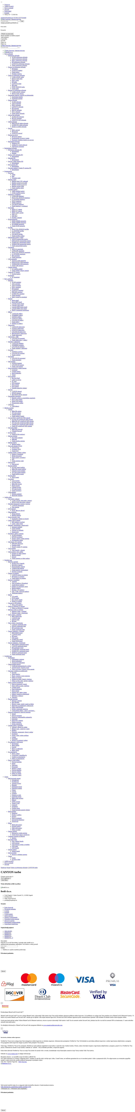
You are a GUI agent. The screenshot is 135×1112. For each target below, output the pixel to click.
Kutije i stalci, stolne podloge (20, 735)
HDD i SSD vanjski (17, 212)
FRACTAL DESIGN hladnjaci (21, 198)
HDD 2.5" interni (17, 209)
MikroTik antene (16, 411)
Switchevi (11, 479)
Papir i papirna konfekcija (15, 682)
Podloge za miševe (17, 323)
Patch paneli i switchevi (18, 457)
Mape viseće (15, 750)
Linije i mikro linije (17, 523)
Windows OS (16, 143)
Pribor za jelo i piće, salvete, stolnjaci (22, 681)
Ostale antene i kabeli (18, 416)
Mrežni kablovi (16, 588)
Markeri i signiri (16, 768)
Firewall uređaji (12, 428)
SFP (13, 459)
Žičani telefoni (16, 514)
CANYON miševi (17, 313)
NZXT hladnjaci (16, 201)
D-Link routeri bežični (18, 467)
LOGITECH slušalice (18, 346)
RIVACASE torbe (17, 78)
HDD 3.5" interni (17, 211)
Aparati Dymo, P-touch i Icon (20, 667)
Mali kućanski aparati (14, 778)
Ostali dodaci (15, 72)
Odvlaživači (15, 780)
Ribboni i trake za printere (15, 609)
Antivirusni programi (18, 146)
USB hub (11, 404)
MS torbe (14, 85)
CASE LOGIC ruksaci (18, 92)
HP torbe (14, 82)
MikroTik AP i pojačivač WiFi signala (23, 421)
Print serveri (11, 462)
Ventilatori (15, 806)
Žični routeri (15, 477)
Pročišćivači (15, 782)
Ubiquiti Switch (16, 487)
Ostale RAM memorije (18, 226)
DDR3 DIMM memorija (19, 221)
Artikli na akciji (8, 6)
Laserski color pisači (18, 305)
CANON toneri (16, 634)
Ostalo (6, 777)
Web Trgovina (22, 1062)
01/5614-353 (17, 17)
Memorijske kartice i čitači (15, 237)
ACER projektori (17, 535)
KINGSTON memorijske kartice (21, 241)
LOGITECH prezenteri (18, 358)
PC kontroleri (16, 277)
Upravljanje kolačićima (11, 924)
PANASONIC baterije (18, 566)
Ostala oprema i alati (18, 461)
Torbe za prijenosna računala (16, 75)
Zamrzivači (15, 821)
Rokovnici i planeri (17, 720)
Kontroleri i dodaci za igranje (20, 519)
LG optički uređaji (17, 269)
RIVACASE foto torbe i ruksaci (21, 502)
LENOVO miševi (17, 318)
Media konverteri (17, 456)
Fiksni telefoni (12, 512)
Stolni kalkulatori (17, 661)
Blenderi (14, 785)
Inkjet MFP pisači (17, 302)
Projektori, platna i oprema (15, 533)
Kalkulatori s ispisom (18, 659)
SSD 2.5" (14, 214)
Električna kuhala (17, 788)
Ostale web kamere (17, 366)
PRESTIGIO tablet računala (20, 123)
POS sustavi (15, 386)
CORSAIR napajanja (18, 251)
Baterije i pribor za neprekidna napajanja (23, 398)
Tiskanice (14, 697)
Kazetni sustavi (16, 826)
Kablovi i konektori (17, 454)
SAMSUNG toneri (17, 639)
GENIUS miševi (16, 317)
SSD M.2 (14, 216)
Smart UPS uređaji (17, 401)
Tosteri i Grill (15, 803)
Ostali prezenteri (16, 360)
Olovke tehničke (16, 770)
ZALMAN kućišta (17, 234)
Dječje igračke (12, 853)
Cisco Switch (15, 480)
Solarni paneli (16, 851)
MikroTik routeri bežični (19, 469)
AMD (13, 174)
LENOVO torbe (16, 83)
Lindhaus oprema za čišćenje (16, 836)
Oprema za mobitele (17, 530)
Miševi (10, 312)
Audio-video (8, 497)
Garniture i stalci (16, 775)
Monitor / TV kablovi (18, 590)
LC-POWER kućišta (18, 231)
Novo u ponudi (8, 8)
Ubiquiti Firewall (17, 431)
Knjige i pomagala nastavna (20, 709)
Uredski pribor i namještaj (15, 725)
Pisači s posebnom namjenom (20, 310)
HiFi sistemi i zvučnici (18, 522)
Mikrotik (14, 439)
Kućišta (10, 227)
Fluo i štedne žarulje (17, 841)
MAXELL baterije (17, 565)
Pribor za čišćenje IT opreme (16, 606)
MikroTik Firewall (17, 429)
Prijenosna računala (13, 55)
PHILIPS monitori (17, 292)
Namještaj (15, 739)
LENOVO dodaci (17, 70)
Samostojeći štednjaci (18, 820)
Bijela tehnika (12, 811)
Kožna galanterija (17, 724)
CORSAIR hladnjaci (18, 196)
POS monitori (16, 383)
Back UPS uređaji (17, 399)
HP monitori (15, 289)
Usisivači (14, 805)
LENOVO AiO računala (19, 120)
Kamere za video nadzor (19, 553)
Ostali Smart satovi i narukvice (20, 834)
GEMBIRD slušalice (18, 345)
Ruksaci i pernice (17, 700)
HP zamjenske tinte (17, 628)
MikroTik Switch (17, 484)
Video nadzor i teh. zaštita (15, 552)
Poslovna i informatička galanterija (22, 717)
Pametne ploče (16, 545)
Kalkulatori (11, 657)
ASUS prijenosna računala (19, 59)
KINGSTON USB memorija (20, 262)
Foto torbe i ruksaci (13, 499)
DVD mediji (15, 598)
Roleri (13, 763)
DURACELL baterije (18, 563)
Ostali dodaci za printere (19, 578)
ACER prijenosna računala (19, 57)
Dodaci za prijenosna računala (17, 67)
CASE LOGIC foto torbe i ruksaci (22, 500)
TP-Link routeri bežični (18, 472)
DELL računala (16, 105)
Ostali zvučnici (16, 355)
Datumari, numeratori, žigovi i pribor (22, 732)
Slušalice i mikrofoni (14, 342)
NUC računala (16, 112)
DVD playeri (12, 509)
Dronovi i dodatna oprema (19, 854)
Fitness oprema (12, 831)
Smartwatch (15, 532)
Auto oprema (12, 548)
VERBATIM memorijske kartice (21, 244)
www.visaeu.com (13, 1053)
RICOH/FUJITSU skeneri (19, 394)
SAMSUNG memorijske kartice (21, 242)
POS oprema (12, 376)
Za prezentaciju (12, 752)
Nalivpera (14, 765)
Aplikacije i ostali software (19, 145)
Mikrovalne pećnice (17, 798)
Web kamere (11, 361)
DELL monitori (16, 287)
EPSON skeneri (16, 393)
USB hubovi (15, 406)
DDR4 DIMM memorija (19, 222)
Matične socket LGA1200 (19, 183)
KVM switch (12, 432)
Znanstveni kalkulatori (18, 662)
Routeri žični (12, 476)
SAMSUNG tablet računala (20, 125)
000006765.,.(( (8, 938)
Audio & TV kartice (14, 272)
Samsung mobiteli (17, 527)
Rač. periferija (8, 279)
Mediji (10, 595)
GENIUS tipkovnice (18, 328)
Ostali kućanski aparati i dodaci (21, 810)
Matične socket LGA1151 (19, 184)
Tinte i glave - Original (14, 614)
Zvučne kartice (16, 274)
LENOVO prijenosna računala (21, 64)
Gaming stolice (16, 371)
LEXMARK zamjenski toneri (20, 649)
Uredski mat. (8, 656)
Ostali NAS (15, 451)
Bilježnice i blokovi (17, 696)
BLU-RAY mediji (17, 600)
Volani (14, 375)
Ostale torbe (15, 88)
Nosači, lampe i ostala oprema (20, 538)
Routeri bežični (12, 466)
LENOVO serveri (17, 133)
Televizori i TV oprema (15, 542)
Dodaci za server (13, 135)
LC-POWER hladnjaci (18, 199)
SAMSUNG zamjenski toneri (20, 651)
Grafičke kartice (12, 189)
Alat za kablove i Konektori (20, 583)
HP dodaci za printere (18, 576)
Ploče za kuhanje (17, 818)
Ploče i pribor (16, 753)
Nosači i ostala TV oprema (19, 547)
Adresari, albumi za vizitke (19, 727)
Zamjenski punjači (17, 98)
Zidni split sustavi (17, 828)
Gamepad (14, 370)
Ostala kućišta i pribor (18, 236)
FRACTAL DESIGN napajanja (21, 252)
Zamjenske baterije (17, 97)
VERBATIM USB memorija (20, 264)
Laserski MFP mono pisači (19, 307)
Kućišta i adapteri (17, 217)
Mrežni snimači (16, 555)
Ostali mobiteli (16, 528)
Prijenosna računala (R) (15, 150)
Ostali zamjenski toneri (18, 654)
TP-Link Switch (16, 489)
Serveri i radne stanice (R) (15, 161)
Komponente (8, 171)
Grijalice (14, 793)
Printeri (10, 299)
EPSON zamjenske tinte (19, 626)
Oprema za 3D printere (14, 603)
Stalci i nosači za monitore (19, 297)
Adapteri (14, 581)
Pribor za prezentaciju (18, 758)
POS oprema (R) (13, 165)
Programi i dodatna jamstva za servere (23, 140)
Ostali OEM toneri (17, 641)
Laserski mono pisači (18, 303)
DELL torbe (15, 80)
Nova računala (8, 54)
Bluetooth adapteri (17, 495)
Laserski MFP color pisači (19, 308)
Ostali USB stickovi (17, 265)
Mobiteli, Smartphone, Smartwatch (18, 525)
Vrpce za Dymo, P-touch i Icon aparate (23, 669)
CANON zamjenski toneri (19, 646)
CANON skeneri (17, 391)
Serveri (10, 128)
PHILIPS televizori (17, 543)
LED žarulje (15, 848)
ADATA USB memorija (19, 260)
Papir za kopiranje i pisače (19, 684)
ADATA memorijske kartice (20, 239)
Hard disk (11, 208)
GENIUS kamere (17, 363)
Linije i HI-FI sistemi (14, 520)
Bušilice (14, 730)
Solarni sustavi (12, 849)
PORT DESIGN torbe (18, 87)
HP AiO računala (17, 118)
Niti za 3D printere (17, 605)
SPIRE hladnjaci (16, 203)
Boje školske (15, 702)
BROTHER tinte (17, 616)
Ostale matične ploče (18, 188)
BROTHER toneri (17, 633)
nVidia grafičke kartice (18, 193)
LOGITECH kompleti (18, 338)
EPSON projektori (17, 537)
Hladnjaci (14, 813)
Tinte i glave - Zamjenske (15, 623)
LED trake (15, 846)
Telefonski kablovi (17, 593)
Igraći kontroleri (16, 373)
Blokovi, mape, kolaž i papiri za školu (23, 704)
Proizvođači (7, 11)
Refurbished (15, 151)
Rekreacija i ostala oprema (19, 833)
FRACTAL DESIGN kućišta (20, 229)
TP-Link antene (16, 413)
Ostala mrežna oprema (18, 441)
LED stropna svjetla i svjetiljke (21, 844)
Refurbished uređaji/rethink (12, 922)
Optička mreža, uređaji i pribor (17, 452)
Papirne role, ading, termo (19, 692)
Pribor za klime (16, 830)
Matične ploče (12, 179)
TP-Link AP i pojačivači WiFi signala (22, 423)
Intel (13, 176)
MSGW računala (17, 110)
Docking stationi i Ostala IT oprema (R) (19, 168)
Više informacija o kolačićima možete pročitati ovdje (16, 1087)
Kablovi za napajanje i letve (20, 586)
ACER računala (16, 102)
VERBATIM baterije (18, 568)
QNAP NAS (15, 447)
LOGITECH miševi (17, 320)
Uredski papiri (16, 687)
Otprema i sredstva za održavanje (17, 671)
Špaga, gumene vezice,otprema (21, 676)
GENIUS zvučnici (17, 351)
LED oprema (15, 843)
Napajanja (11, 247)
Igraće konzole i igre (14, 517)
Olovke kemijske (17, 762)
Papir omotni (15, 691)
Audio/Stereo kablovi (18, 585)
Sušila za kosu (16, 801)
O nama (6, 911)
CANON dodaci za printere (20, 575)
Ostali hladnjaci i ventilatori (20, 206)
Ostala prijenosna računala (19, 65)
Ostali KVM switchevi (18, 434)
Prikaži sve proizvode (7, 34)
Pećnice (14, 816)
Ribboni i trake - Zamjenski (20, 613)
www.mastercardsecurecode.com (52, 1025)
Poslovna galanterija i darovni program (19, 712)
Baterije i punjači (13, 562)
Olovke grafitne (16, 772)
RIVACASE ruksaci (18, 93)
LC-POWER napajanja (18, 254)
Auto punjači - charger (18, 550)
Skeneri (10, 389)
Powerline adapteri (17, 437)
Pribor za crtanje (16, 773)
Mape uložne (15, 745)
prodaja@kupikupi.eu (7, 17)
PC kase (14, 381)
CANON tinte (16, 618)
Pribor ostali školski (17, 707)
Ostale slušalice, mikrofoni (19, 348)
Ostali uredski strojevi (14, 664)
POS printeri (15, 385)
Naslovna (7, 4)
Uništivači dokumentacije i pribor (21, 666)
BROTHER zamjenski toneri (20, 644)
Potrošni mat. (8, 560)
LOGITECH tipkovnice (19, 332)
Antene (10, 409)
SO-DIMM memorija (18, 224)
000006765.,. (8, 936)
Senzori (14, 557)
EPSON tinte (15, 619)
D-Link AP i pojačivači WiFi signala (22, 419)
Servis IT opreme (9, 920)
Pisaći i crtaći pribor (14, 760)
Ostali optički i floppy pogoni (20, 270)
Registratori (15, 743)
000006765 (7, 933)
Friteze (14, 790)
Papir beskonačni (17, 689)
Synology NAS (16, 449)
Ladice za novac (16, 380)
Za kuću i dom (16, 859)
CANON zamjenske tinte (19, 624)
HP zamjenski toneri (17, 648)
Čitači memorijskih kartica (19, 246)
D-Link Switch (16, 482)
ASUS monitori (16, 285)
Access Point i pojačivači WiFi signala (19, 418)
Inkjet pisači (15, 300)
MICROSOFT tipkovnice (19, 333)
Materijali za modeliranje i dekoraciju (22, 705)
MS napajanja (16, 255)
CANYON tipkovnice (18, 327)
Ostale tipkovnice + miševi (19, 340)
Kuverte (14, 672)
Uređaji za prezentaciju (18, 757)
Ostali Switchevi (16, 490)
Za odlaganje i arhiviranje (15, 742)
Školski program (13, 699)
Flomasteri (15, 767)
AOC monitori (16, 284)
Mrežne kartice (12, 442)
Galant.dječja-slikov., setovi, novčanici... (23, 710)
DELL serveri (16, 130)
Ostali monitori (16, 295)
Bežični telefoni (16, 515)
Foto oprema (15, 507)
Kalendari (14, 719)
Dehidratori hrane (17, 786)
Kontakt (6, 13)
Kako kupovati (8, 907)
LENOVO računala (17, 107)
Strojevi (14, 838)
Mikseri (14, 800)
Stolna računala (12, 100)
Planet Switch (16, 485)
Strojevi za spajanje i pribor (20, 740)
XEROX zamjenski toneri (19, 653)
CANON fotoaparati (18, 505)
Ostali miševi (15, 322)
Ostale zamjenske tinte (18, 629)
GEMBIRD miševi (17, 315)
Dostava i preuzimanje (10, 917)
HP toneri (14, 636)
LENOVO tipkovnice (18, 330)
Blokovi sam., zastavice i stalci (20, 729)
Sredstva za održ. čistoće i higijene (22, 679)
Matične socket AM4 (18, 186)
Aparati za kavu (16, 783)
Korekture (15, 734)
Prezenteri (11, 356)
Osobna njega (16, 808)
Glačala (14, 791)
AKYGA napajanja (17, 249)
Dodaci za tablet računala (19, 126)
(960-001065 (8, 931)
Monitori (10, 280)
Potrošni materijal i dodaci (19, 388)
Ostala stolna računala (18, 113)
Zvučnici (10, 350)
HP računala (15, 108)
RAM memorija (12, 219)
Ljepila (14, 737)
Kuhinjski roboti (16, 796)
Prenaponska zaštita (17, 403)
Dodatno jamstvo (17, 74)
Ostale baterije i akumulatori (20, 570)
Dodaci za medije (17, 601)
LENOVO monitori (17, 290)
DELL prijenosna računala (19, 60)
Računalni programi (14, 141)
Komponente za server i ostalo (20, 138)
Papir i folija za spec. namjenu (20, 686)
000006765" (8, 934)
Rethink (14, 153)
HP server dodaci (17, 136)
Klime (10, 823)
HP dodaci (15, 69)
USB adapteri (12, 492)
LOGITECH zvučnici (18, 353)
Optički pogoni (12, 267)
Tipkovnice (11, 325)
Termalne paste (16, 178)
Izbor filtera (4, 880)
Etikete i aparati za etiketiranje (20, 694)
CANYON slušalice (18, 343)
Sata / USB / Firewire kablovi (20, 591)
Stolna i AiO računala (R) (15, 155)
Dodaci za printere (13, 573)
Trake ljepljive (16, 674)
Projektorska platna (17, 540)
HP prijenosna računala (18, 62)
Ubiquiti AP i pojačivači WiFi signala (22, 424)
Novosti (6, 9)
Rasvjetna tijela (12, 839)
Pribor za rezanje (16, 677)
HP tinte (14, 621)
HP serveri (15, 131)
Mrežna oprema (9, 408)
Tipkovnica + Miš (13, 337)
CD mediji (15, 596)
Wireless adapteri (17, 494)
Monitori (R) (11, 158)
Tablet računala (12, 122)
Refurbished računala (10, 148)
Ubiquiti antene (16, 414)
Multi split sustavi (17, 825)
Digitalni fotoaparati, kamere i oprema (19, 504)
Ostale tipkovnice (17, 335)
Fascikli (14, 747)
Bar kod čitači (16, 378)
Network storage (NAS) (15, 446)
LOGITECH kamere (18, 365)
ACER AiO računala (18, 117)
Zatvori (3, 971)
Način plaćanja (8, 916)
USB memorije (12, 259)
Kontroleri (11, 275)
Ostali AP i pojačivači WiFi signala (22, 426)
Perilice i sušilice (16, 815)
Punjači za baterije (17, 571)
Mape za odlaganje (17, 748)
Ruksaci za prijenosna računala (17, 90)
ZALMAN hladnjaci (18, 204)
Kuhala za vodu (16, 795)
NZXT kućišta (16, 232)
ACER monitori (16, 282)
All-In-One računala (14, 115)
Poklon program (16, 722)
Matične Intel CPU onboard (20, 181)
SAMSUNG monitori (18, 294)
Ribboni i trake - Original (19, 611)
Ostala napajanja (16, 257)
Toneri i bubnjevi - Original (16, 631)
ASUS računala (16, 103)
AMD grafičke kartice (18, 191)
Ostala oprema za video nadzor (21, 558)
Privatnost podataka (10, 909)
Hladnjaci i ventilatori (14, 194)
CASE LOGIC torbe (18, 77)
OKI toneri (15, 638)
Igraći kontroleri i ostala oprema (17, 368)
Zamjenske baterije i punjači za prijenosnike (20, 95)
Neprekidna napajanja (14, 396)
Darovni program (17, 715)
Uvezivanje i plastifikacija (19, 755)
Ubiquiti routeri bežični (18, 471)
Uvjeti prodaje (8, 914)
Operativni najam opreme (11, 919)
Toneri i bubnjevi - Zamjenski (16, 643)
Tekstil (14, 714)
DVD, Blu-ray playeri (18, 510)
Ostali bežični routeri (18, 474)
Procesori (11, 173)
